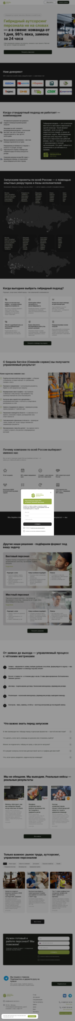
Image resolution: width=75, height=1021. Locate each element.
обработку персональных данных (38, 527)
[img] (51, 492)
